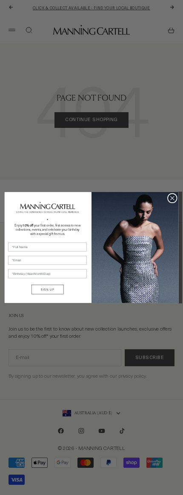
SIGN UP (47, 289)
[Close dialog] (172, 198)
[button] (47, 207)
